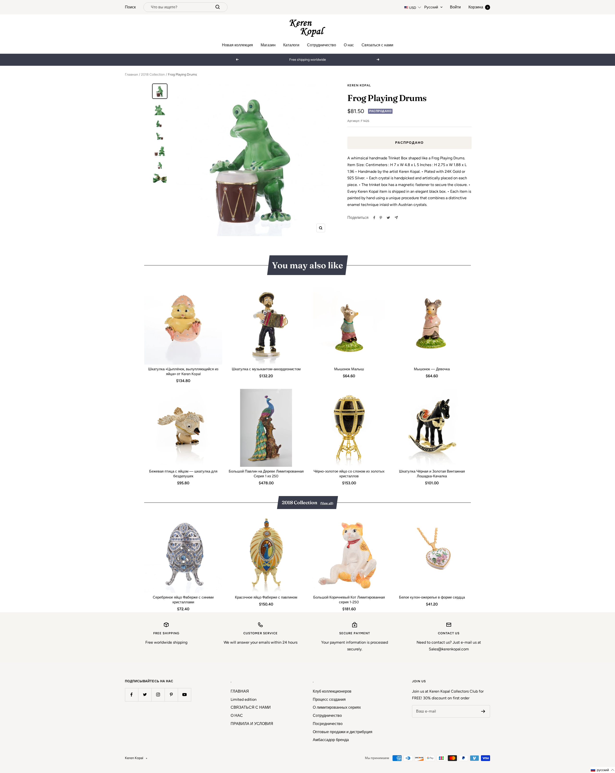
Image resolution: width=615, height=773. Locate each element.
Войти (455, 7)
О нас (349, 45)
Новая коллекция (237, 45)
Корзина (478, 7)
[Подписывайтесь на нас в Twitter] (144, 694)
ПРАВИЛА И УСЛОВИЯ (252, 723)
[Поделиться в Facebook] (374, 217)
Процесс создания (329, 699)
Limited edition (244, 699)
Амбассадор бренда (331, 739)
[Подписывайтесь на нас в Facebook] (131, 694)
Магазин (268, 45)
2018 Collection (153, 74)
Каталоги (291, 45)
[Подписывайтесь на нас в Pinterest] (171, 694)
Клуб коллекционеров (332, 691)
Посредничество (328, 723)
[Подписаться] (483, 711)
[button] (602, 770)
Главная (131, 74)
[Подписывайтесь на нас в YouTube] (184, 694)
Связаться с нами (377, 45)
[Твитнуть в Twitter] (388, 217)
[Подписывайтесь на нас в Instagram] (158, 694)
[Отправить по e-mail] (396, 217)
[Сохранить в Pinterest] (381, 217)
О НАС (237, 715)
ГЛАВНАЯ (240, 691)
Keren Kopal (359, 85)
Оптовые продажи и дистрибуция (342, 732)
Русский (431, 7)
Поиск (130, 7)
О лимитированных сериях (337, 707)
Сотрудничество (321, 45)
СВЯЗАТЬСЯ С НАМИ (251, 707)
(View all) (326, 503)
